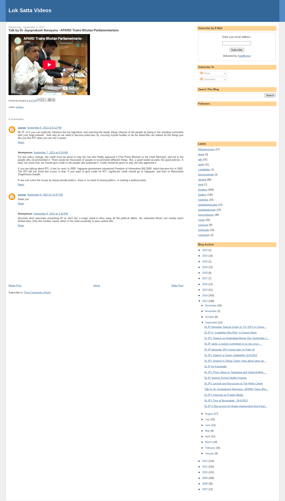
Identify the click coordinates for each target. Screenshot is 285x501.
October (210, 316)
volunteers (204, 235)
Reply (21, 142)
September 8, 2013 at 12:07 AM (45, 194)
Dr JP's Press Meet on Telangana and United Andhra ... (235, 372)
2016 (205, 284)
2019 (205, 267)
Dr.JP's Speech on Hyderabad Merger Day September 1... (236, 338)
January (210, 453)
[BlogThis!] (42, 100)
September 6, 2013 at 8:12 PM (44, 127)
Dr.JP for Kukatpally (215, 366)
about (201, 154)
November (211, 311)
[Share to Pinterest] (53, 100)
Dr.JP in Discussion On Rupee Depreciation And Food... (235, 406)
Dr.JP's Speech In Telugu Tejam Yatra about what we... (235, 360)
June (208, 425)
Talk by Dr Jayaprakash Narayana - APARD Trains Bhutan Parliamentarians (64, 30)
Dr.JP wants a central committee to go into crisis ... (233, 343)
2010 (205, 472)
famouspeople (206, 174)
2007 (205, 489)
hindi (200, 184)
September (211, 322)
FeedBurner (244, 55)
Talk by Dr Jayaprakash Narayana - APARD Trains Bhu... (236, 389)
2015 (205, 289)
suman (22, 127)
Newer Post (15, 285)
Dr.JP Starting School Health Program (225, 377)
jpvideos (20, 107)
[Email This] (39, 100)
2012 (205, 461)
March (209, 442)
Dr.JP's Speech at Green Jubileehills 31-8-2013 (230, 355)
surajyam (203, 224)
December (211, 305)
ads (200, 159)
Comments (209, 79)
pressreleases (206, 214)
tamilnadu (203, 230)
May (208, 430)
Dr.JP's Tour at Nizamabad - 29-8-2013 (226, 400)
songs (201, 219)
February (210, 447)
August (209, 413)
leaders (202, 194)
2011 (205, 466)
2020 (205, 261)
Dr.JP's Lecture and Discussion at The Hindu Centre (233, 383)
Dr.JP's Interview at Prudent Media (223, 395)
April (208, 436)
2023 (205, 250)
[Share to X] (46, 100)
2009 (205, 478)
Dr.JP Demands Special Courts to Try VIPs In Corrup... (235, 327)
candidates (204, 169)
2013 (205, 301)
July (208, 419)
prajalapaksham (207, 209)
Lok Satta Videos (30, 10)
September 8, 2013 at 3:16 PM (51, 213)
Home (96, 285)
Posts (206, 73)
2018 (205, 272)
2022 (205, 255)
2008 (205, 483)
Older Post (177, 285)
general (202, 179)
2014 (205, 295)
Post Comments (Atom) (37, 292)
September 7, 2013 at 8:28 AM (51, 152)
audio (201, 164)
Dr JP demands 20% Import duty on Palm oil (229, 349)
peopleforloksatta (207, 204)
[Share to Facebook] (50, 100)
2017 (205, 278)
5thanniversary (206, 149)
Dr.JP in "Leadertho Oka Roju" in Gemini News (230, 332)
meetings (203, 199)
